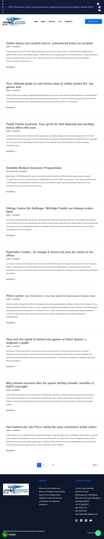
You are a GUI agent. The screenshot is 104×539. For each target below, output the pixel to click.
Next (96, 465)
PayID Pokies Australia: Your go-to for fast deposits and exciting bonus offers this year (50, 125)
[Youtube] (99, 10)
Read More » (11, 67)
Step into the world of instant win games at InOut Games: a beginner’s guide (46, 341)
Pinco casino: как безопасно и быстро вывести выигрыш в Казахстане (50, 295)
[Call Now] (5, 534)
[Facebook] (98, 4)
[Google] (76, 520)
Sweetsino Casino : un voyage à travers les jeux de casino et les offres (49, 253)
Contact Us (68, 21)
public (8, 47)
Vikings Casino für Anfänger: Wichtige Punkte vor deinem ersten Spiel (49, 209)
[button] (93, 21)
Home (36, 21)
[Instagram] (99, 7)
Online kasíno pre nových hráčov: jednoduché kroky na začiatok (49, 43)
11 (53, 465)
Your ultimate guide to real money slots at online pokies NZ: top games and (49, 85)
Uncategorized (11, 171)
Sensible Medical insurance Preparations (33, 168)
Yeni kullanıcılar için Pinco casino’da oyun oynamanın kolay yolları (51, 427)
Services (52, 21)
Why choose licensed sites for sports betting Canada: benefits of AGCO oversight (50, 384)
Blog (59, 21)
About (43, 21)
